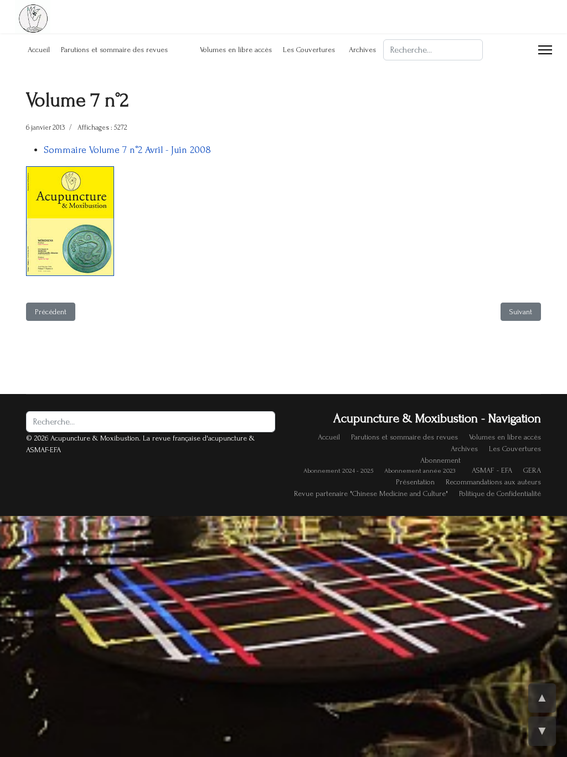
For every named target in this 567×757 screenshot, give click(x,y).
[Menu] (545, 50)
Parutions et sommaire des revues (114, 49)
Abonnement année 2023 (419, 470)
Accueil (39, 49)
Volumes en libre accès (236, 49)
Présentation (415, 482)
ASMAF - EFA (492, 470)
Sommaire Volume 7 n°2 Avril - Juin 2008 (127, 150)
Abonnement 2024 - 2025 (338, 470)
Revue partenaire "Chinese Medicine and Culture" (371, 493)
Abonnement (440, 460)
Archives (362, 49)
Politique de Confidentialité (500, 493)
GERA (532, 470)
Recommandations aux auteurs (493, 482)
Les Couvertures (309, 49)
